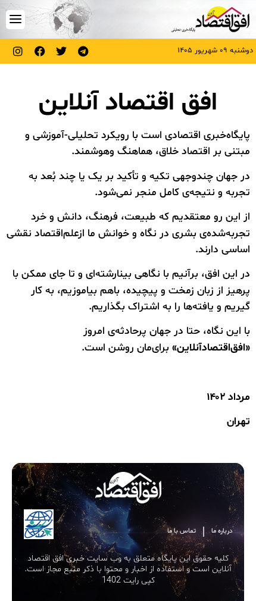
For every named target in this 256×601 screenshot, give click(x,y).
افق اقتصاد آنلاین (128, 103)
